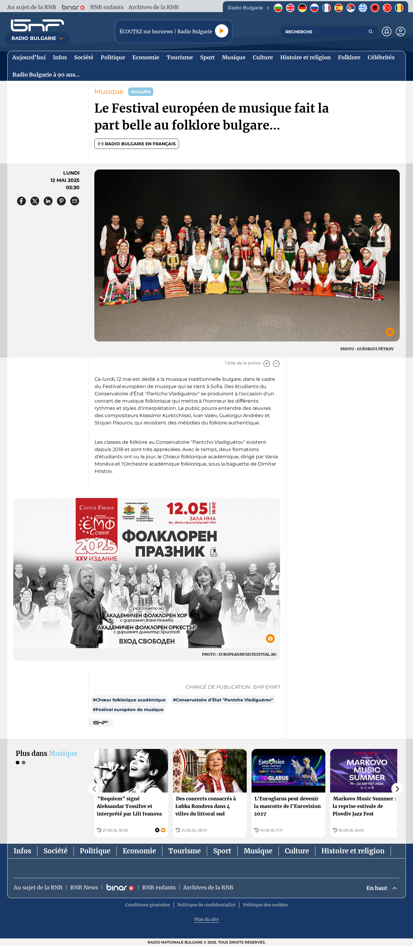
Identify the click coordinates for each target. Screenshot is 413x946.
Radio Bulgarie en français (140, 144)
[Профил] (400, 31)
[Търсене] (371, 31)
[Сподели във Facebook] (21, 201)
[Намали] (276, 363)
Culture (297, 851)
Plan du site (206, 919)
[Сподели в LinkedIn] (48, 201)
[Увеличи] (266, 363)
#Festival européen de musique (128, 709)
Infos (22, 851)
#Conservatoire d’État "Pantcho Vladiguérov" (223, 700)
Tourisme (184, 851)
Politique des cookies (265, 905)
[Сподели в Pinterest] (61, 201)
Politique (95, 851)
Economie (139, 851)
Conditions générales (147, 905)
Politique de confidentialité (206, 905)
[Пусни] (221, 31)
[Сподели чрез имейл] (75, 201)
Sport (222, 851)
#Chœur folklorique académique (129, 700)
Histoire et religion (353, 851)
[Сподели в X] (35, 201)
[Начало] (37, 25)
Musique (108, 91)
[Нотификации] (387, 31)
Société (55, 851)
